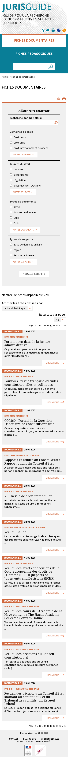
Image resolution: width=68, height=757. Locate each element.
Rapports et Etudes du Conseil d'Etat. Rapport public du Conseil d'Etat (32, 461)
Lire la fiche (52, 362)
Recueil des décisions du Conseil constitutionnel (29, 655)
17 (51, 325)
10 (57, 320)
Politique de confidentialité (35, 741)
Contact (13, 739)
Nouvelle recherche (34, 273)
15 (45, 325)
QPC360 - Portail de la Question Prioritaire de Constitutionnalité (29, 422)
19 (57, 325)
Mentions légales (50, 739)
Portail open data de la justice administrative (27, 343)
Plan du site (29, 739)
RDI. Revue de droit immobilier (28, 496)
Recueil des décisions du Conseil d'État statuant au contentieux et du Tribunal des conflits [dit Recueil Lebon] (34, 699)
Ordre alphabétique (14, 308)
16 (48, 325)
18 (54, 325)
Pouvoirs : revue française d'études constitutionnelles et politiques (31, 382)
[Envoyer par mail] (58, 98)
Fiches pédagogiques (34, 53)
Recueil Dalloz (15, 532)
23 (65, 325)
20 (60, 325)
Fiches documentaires (34, 40)
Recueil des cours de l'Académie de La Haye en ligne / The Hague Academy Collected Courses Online (33, 614)
